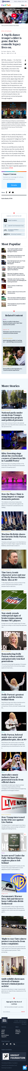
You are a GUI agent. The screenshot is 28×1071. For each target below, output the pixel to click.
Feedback (18, 1031)
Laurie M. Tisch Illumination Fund (9, 1065)
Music (3, 692)
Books (4, 319)
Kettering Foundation (6, 1067)
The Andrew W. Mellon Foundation (9, 1063)
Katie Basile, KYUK (9, 51)
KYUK (11, 168)
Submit (23, 1011)
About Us (18, 1030)
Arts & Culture (6, 31)
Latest (3, 1030)
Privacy (17, 1033)
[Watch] (14, 399)
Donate (14, 185)
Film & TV (6, 329)
